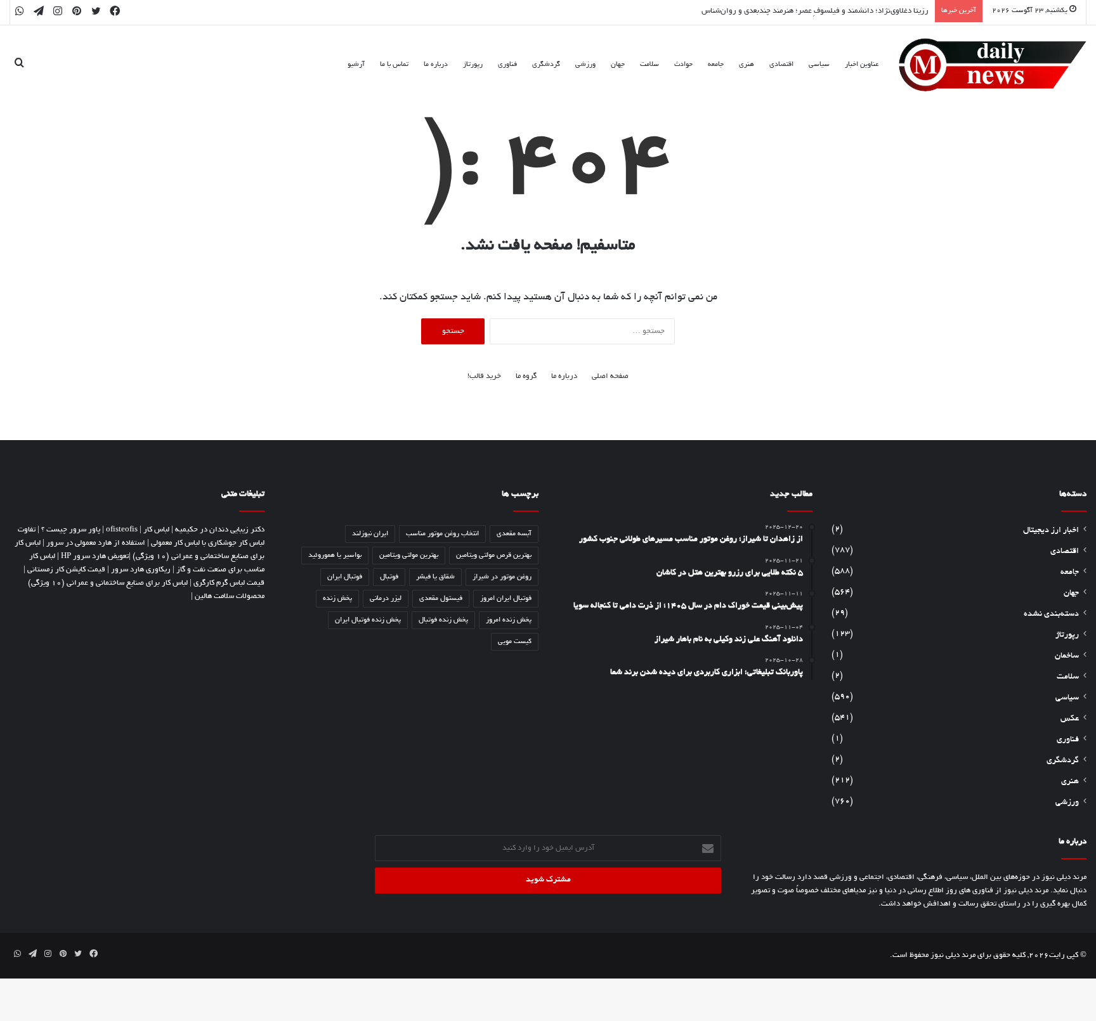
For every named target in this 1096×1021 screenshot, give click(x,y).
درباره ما (436, 64)
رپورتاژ (473, 64)
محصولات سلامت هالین (229, 596)
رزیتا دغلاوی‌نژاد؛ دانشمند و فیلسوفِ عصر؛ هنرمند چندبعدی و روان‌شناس (815, 11)
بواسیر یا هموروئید (335, 555)
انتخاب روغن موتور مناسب (442, 534)
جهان (618, 64)
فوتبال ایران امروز (506, 598)
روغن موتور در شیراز (502, 577)
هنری (746, 64)
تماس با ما (394, 64)
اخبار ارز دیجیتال (1051, 530)
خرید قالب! (484, 376)
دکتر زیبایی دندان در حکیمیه (219, 530)
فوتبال (389, 577)
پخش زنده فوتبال (443, 620)
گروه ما (526, 376)
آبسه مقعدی (514, 534)
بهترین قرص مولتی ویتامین (494, 555)
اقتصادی (781, 64)
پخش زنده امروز (509, 620)
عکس (1069, 719)
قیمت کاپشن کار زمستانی (66, 570)
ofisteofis (122, 530)
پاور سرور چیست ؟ (70, 530)
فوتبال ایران (344, 577)
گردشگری (546, 64)
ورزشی (585, 64)
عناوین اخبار (861, 64)
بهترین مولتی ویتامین (408, 555)
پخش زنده (337, 598)
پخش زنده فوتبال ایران (368, 620)
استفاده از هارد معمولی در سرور (95, 543)
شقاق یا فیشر (435, 577)
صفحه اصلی (610, 376)
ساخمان (1067, 656)
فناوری (507, 64)
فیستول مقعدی (440, 598)
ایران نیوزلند (370, 534)
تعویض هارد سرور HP (95, 556)
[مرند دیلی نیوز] (992, 65)
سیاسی (819, 64)
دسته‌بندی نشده (1051, 614)
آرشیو (356, 64)
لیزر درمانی (385, 598)
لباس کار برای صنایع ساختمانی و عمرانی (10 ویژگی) (108, 583)
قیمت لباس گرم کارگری (228, 583)
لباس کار (156, 530)
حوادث (683, 64)
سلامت (649, 64)
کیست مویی (515, 642)
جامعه (716, 64)
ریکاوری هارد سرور (141, 570)
